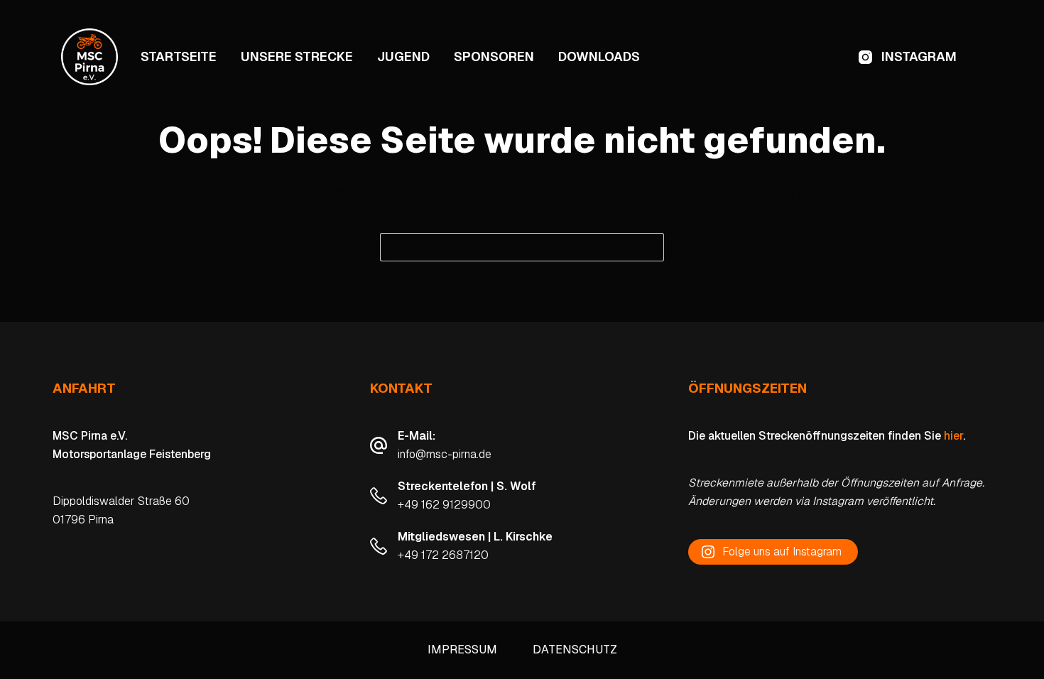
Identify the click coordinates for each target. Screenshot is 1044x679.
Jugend (403, 56)
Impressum (462, 650)
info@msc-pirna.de (444, 454)
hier (953, 435)
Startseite (179, 56)
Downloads (599, 56)
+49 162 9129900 (444, 504)
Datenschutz (575, 650)
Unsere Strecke (297, 56)
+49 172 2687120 (443, 555)
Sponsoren (494, 56)
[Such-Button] (650, 247)
